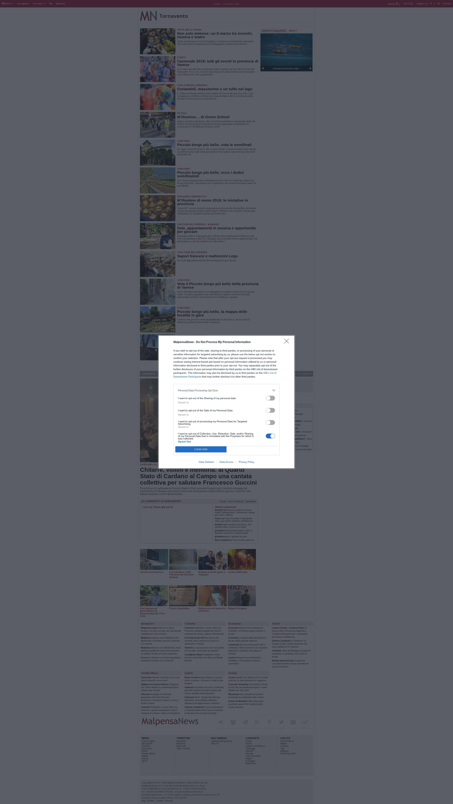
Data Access (226, 461)
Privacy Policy (246, 461)
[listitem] (226, 390)
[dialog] (226, 402)
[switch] (270, 398)
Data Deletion (206, 461)
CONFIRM (201, 449)
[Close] (287, 342)
